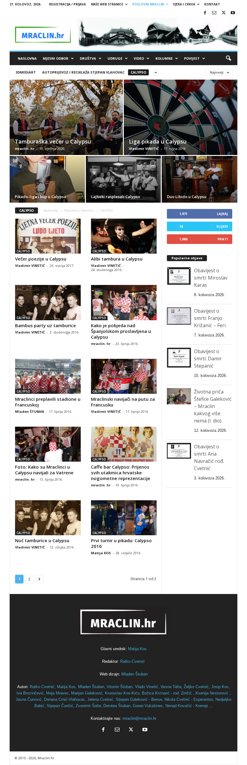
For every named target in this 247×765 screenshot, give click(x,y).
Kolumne (164, 58)
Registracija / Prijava (67, 4)
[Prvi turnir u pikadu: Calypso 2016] (124, 517)
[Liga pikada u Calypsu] (180, 124)
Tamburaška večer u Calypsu (53, 141)
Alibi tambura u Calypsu (116, 259)
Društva (88, 58)
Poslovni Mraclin (148, 4)
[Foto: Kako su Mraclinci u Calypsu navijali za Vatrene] (48, 444)
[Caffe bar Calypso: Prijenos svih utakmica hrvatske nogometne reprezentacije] (124, 444)
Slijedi (222, 226)
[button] (228, 58)
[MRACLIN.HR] (123, 34)
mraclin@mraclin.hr (139, 718)
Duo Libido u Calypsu (186, 196)
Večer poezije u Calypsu (40, 259)
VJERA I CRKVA (184, 4)
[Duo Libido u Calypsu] (199, 180)
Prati (222, 239)
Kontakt (212, 4)
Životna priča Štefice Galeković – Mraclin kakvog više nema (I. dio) (213, 406)
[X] (223, 13)
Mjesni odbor (55, 58)
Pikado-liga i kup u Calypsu (40, 196)
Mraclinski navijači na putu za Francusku (123, 402)
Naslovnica (50, 210)
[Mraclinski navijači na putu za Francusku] (124, 376)
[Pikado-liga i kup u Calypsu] (47, 180)
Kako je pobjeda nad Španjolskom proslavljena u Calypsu (121, 331)
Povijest (192, 58)
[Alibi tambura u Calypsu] (124, 236)
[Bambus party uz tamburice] (48, 302)
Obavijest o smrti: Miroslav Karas (210, 277)
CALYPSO (138, 72)
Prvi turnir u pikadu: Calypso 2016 (121, 543)
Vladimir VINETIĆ (144, 148)
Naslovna (27, 58)
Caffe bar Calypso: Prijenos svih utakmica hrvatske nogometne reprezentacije (120, 472)
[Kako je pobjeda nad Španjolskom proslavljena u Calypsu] (124, 302)
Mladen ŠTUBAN (29, 411)
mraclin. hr (24, 148)
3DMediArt (26, 72)
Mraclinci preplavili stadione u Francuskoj (47, 402)
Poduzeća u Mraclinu (79, 210)
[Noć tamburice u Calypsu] (48, 517)
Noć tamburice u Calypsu (42, 540)
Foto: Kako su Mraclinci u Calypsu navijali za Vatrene (44, 470)
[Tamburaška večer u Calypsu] (66, 124)
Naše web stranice (107, 4)
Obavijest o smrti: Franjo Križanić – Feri (210, 318)
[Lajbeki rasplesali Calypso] (123, 180)
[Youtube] (232, 13)
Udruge (115, 58)
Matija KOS (101, 553)
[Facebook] (204, 13)
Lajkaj (222, 213)
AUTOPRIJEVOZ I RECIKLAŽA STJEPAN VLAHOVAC (83, 72)
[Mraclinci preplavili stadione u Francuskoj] (48, 376)
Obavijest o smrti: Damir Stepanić (208, 358)
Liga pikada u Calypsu (157, 141)
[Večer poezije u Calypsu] (48, 236)
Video (139, 58)
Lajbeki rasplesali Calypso (115, 196)
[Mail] (214, 13)
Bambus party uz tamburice (45, 325)
